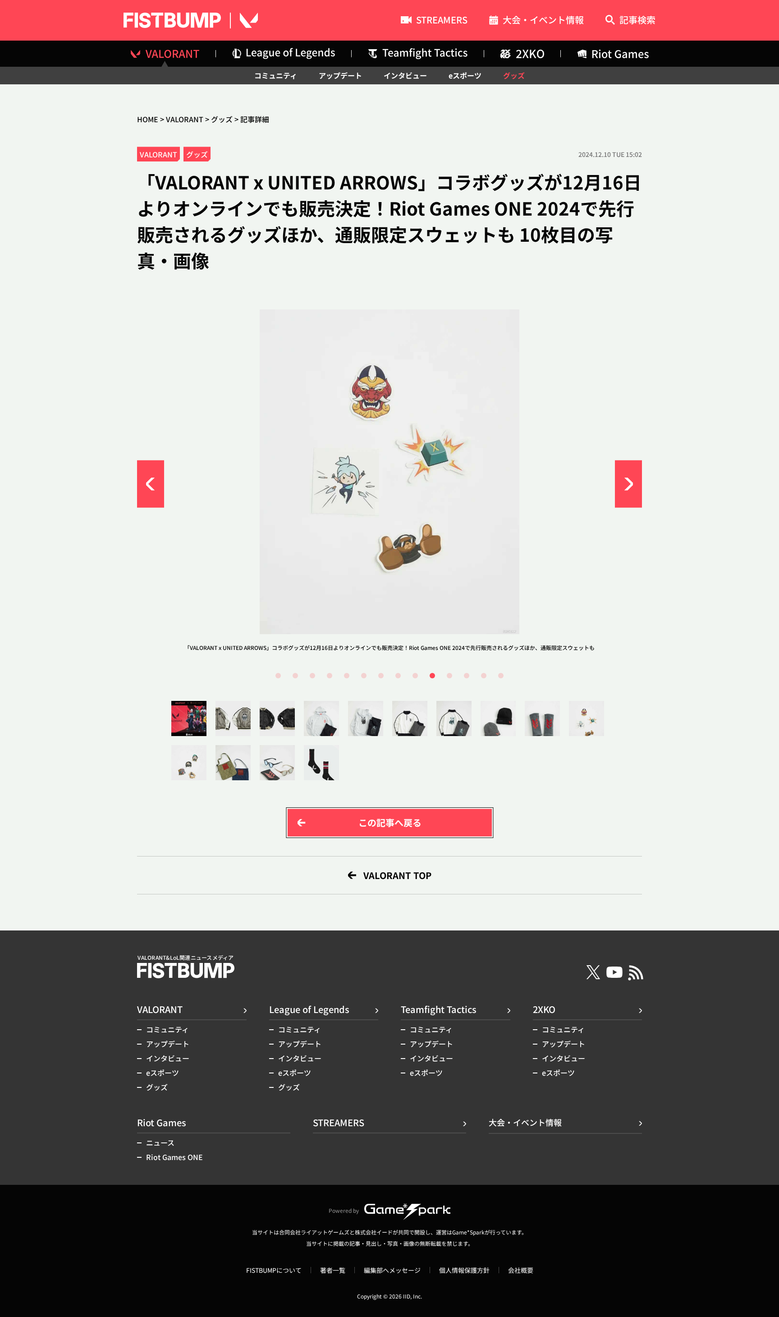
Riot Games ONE (174, 1156)
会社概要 (520, 1270)
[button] (150, 484)
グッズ (514, 75)
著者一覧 (332, 1270)
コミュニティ (275, 75)
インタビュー (405, 75)
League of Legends (309, 1009)
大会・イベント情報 (543, 21)
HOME (147, 119)
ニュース (160, 1142)
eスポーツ (465, 75)
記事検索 (637, 20)
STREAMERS (441, 20)
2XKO (544, 1009)
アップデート (340, 75)
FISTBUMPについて (274, 1270)
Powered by (344, 1210)
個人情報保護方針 (464, 1270)
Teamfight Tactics (439, 1009)
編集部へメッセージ (392, 1270)
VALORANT (184, 119)
